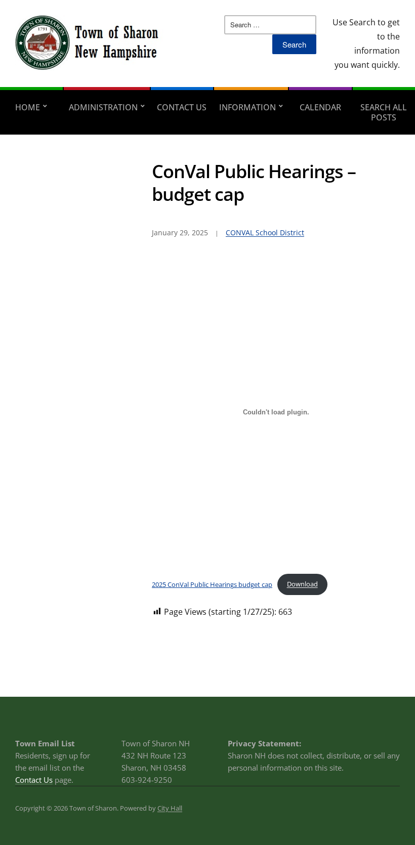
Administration (103, 107)
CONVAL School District (265, 232)
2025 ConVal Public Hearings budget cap (212, 583)
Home (27, 107)
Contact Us (181, 107)
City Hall (169, 808)
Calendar (320, 107)
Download (302, 583)
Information (247, 107)
